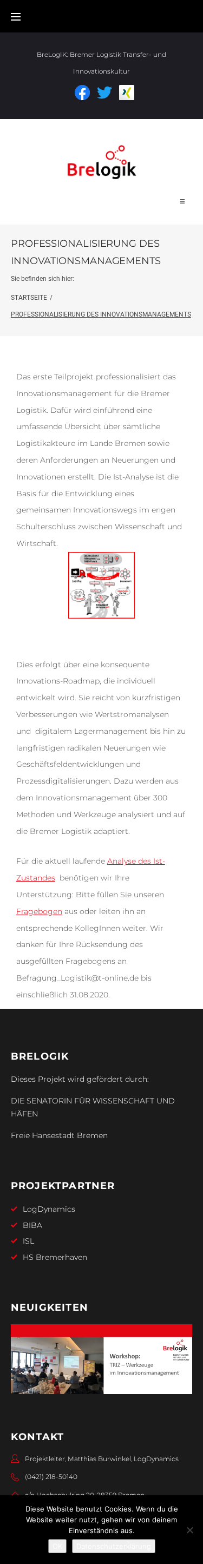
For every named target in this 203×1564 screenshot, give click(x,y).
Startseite (29, 297)
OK (57, 1546)
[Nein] (189, 1529)
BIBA (32, 1225)
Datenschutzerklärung (113, 1546)
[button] (182, 201)
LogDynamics (49, 1209)
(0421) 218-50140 (51, 1477)
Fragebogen (39, 911)
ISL (28, 1241)
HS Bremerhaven (55, 1257)
